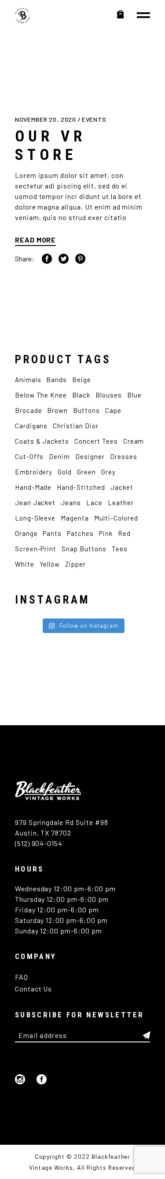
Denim (59, 456)
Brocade (28, 410)
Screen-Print (36, 549)
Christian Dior (75, 426)
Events (94, 119)
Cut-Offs (29, 456)
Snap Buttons (84, 549)
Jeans (71, 502)
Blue (134, 395)
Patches (80, 533)
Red (124, 533)
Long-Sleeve (35, 518)
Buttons (86, 410)
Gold (65, 472)
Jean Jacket (35, 502)
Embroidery (34, 472)
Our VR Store (50, 145)
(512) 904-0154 (38, 843)
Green (86, 472)
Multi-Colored (116, 518)
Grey (108, 472)
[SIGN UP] (146, 1035)
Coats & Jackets (42, 441)
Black (81, 395)
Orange (26, 533)
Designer (90, 456)
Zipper (75, 564)
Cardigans (31, 426)
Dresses (123, 456)
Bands (56, 379)
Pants (52, 533)
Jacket (121, 487)
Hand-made (33, 487)
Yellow (50, 564)
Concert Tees (96, 441)
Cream (133, 441)
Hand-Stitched (81, 487)
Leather (121, 502)
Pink (106, 533)
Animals (28, 379)
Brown (57, 410)
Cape (113, 410)
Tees (120, 549)
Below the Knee (41, 395)
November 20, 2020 (46, 119)
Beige (81, 379)
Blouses (108, 395)
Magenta (75, 518)
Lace (94, 502)
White (24, 564)
